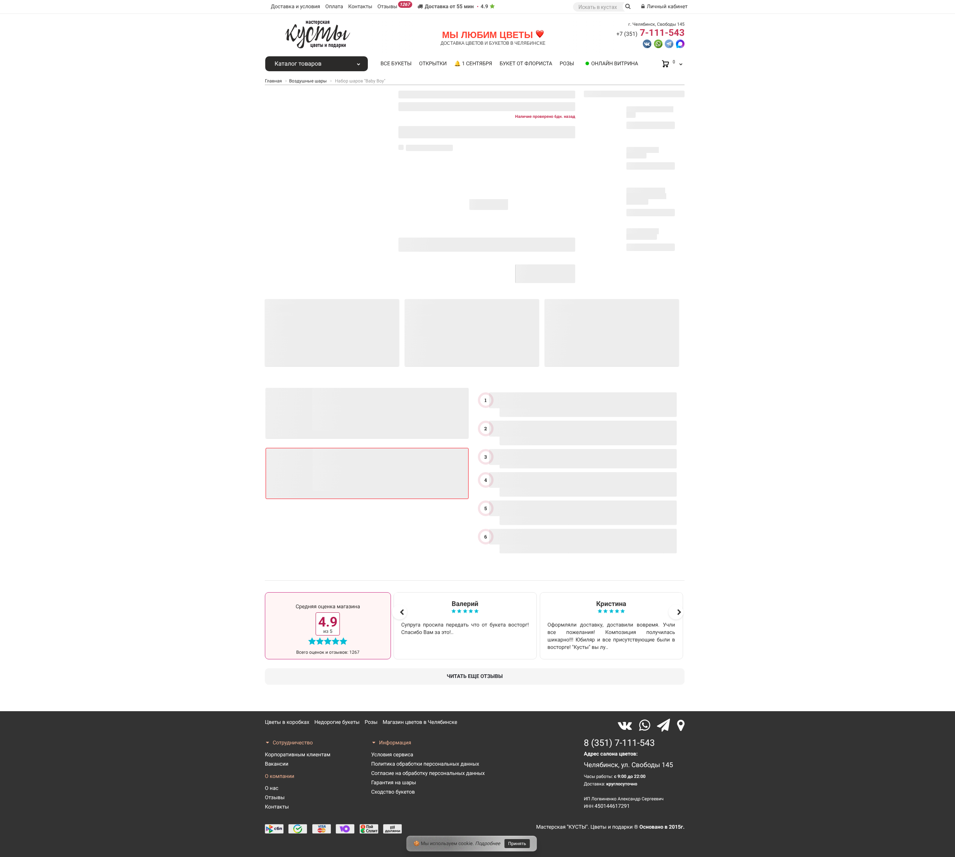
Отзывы (394, 6)
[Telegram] (665, 725)
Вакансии (276, 764)
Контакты (360, 7)
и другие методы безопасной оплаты (472, 277)
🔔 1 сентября (473, 64)
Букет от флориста (526, 64)
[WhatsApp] (646, 725)
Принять (517, 843)
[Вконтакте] (626, 725)
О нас (271, 788)
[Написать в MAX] (680, 43)
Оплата (334, 7)
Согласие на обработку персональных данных (428, 773)
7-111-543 (650, 33)
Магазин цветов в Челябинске (420, 722)
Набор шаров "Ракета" (642, 152)
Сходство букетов (393, 792)
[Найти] (628, 6)
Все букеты (396, 64)
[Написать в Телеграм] (669, 43)
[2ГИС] (681, 725)
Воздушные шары (308, 81)
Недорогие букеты (337, 722)
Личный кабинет (666, 7)
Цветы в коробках (287, 722)
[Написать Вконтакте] (647, 43)
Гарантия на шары (393, 783)
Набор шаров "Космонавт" (642, 234)
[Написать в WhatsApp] (658, 43)
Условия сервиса (392, 755)
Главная (273, 81)
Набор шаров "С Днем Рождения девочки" (646, 196)
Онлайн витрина (614, 64)
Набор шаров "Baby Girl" (649, 112)
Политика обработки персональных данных (425, 764)
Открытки (433, 64)
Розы (567, 64)
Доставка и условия (295, 7)
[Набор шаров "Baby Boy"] (327, 154)
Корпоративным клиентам (298, 755)
